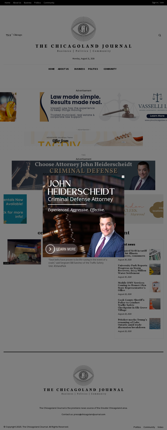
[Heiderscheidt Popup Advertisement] (83, 256)
